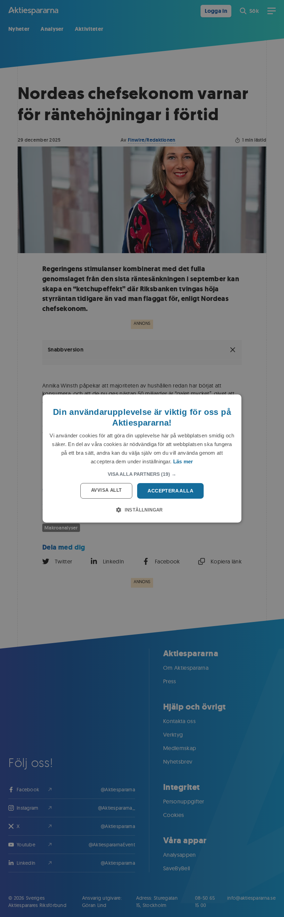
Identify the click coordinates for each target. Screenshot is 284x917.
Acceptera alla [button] (170, 490)
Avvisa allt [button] (106, 490)
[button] (142, 474)
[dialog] (142, 458)
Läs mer (183, 461)
